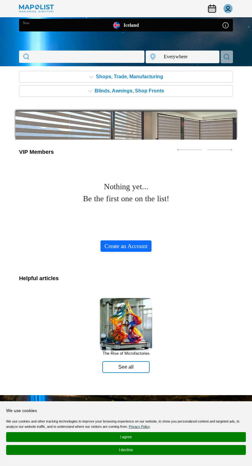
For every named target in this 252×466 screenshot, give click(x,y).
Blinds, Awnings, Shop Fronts (128, 90)
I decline (126, 450)
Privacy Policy (139, 426)
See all (126, 367)
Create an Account (126, 246)
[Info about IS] (225, 24)
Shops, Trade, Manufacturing (129, 76)
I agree (126, 437)
